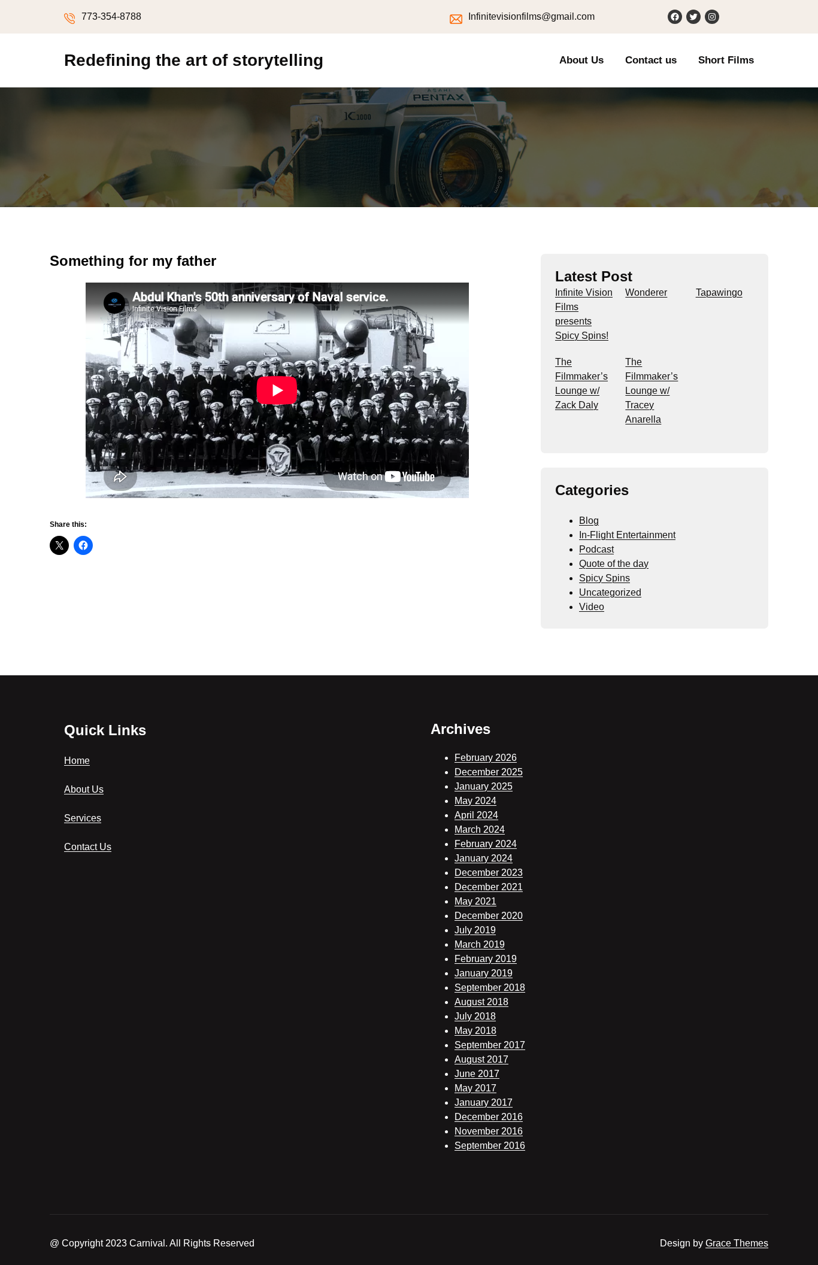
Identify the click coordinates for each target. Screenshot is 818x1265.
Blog (589, 520)
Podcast (596, 549)
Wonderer (646, 292)
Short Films (726, 60)
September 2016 (490, 1145)
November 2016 (489, 1131)
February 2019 (486, 959)
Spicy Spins (604, 578)
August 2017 (481, 1059)
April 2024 (476, 815)
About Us (581, 60)
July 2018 (475, 1016)
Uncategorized (610, 592)
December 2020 (489, 916)
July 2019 (475, 930)
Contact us (651, 60)
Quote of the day (614, 564)
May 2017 (475, 1088)
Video (591, 607)
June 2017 (477, 1074)
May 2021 (475, 901)
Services (82, 818)
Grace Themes (736, 1243)
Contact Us (87, 847)
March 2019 (480, 944)
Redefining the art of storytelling (193, 60)
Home (77, 761)
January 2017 (484, 1102)
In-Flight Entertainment (627, 535)
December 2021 (489, 887)
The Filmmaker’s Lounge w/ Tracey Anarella (651, 390)
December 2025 (489, 772)
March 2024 (480, 829)
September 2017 (490, 1045)
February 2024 (486, 844)
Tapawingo (719, 292)
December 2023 (489, 872)
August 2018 (481, 1002)
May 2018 (475, 1031)
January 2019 (484, 973)
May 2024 (475, 801)
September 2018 (490, 987)
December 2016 (489, 1117)
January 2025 (484, 786)
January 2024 (484, 858)
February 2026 (486, 758)
